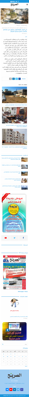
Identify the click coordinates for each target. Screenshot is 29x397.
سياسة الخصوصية (11, 383)
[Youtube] (10, 389)
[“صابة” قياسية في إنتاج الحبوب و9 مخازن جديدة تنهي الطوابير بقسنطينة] (24, 160)
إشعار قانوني (18, 383)
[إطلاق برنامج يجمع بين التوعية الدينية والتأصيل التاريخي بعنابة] (24, 187)
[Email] (7, 389)
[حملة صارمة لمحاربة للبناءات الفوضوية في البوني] (24, 173)
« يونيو (26, 366)
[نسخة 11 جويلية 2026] (14, 272)
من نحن (22, 383)
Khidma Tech (5, 395)
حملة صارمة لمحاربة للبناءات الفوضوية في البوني (16, 104)
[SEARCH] (2, 344)
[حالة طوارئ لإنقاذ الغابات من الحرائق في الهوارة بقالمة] (24, 167)
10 (7, 356)
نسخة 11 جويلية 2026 (23, 291)
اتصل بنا (6, 383)
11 (3, 356)
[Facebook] (21, 389)
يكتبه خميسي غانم (14, 310)
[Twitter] (18, 389)
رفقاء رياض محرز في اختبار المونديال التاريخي (19, 316)
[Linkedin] (14, 389)
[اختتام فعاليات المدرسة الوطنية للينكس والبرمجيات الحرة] (24, 180)
